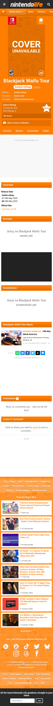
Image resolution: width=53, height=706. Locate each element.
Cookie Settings (23, 490)
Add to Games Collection (18, 123)
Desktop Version (39, 490)
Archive (9, 490)
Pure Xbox (28, 674)
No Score (8, 116)
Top (6, 481)
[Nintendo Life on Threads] (26, 654)
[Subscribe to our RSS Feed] (5, 647)
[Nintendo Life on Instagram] (16, 654)
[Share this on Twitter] (32, 353)
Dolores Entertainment (24, 99)
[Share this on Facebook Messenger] (43, 353)
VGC (10, 683)
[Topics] (4, 4)
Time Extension (43, 674)
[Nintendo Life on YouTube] (16, 647)
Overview (7, 131)
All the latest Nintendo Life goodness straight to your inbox (26, 694)
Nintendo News (25, 678)
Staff (20, 481)
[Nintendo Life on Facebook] (36, 654)
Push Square (16, 674)
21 (18, 343)
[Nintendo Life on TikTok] (26, 647)
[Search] (48, 4)
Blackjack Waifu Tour (26, 83)
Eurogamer (46, 678)
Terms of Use (33, 486)
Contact (5, 486)
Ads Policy (46, 486)
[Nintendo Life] (26, 4)
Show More (26, 631)
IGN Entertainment (40, 662)
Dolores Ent (19, 96)
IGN (36, 678)
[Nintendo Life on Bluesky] (47, 647)
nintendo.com (8, 209)
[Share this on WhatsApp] (17, 353)
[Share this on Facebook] (27, 353)
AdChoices (29, 665)
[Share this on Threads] (37, 353)
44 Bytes (18, 665)
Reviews (19, 131)
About (13, 481)
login (35, 427)
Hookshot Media (17, 662)
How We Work (31, 481)
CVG (36, 683)
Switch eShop (20, 92)
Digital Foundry (9, 678)
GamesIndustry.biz (23, 683)
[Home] (3, 12)
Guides (46, 131)
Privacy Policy (18, 486)
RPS (43, 683)
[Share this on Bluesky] (22, 353)
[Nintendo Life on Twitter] (36, 647)
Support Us (45, 481)
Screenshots (32, 131)
